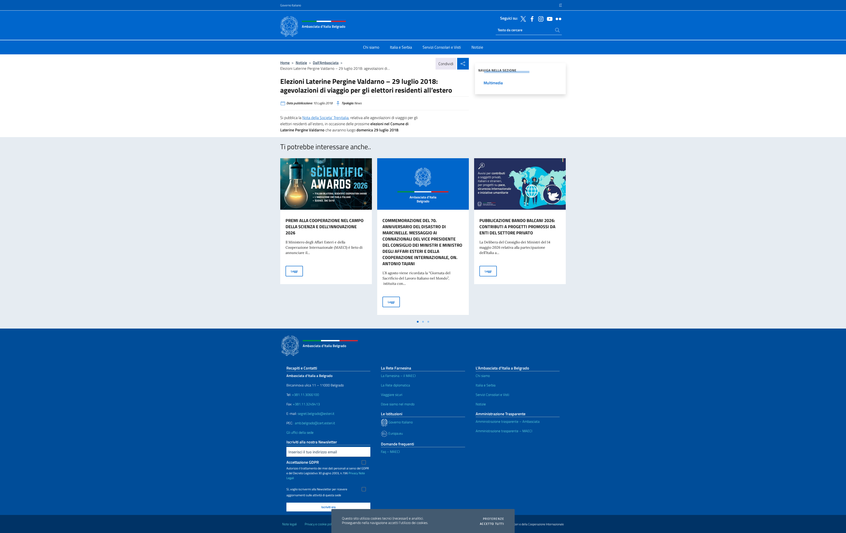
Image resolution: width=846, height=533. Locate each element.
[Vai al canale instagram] (539, 18)
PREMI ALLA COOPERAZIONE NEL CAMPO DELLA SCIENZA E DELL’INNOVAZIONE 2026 (325, 226)
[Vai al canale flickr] (557, 18)
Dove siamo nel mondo (397, 404)
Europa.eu (395, 433)
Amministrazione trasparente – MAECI (504, 431)
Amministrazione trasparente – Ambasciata (508, 421)
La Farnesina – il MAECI (398, 375)
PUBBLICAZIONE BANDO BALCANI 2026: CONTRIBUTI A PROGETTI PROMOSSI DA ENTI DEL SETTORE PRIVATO (517, 226)
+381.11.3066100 (305, 394)
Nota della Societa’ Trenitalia (325, 118)
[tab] (418, 322)
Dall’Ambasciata (326, 62)
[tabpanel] (326, 238)
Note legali (289, 524)
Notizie (301, 62)
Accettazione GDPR (302, 462)
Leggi (297, 270)
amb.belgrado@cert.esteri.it (315, 423)
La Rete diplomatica (395, 385)
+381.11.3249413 (306, 404)
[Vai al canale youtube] (548, 18)
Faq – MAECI (390, 451)
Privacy (353, 473)
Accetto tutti (492, 523)
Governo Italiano (290, 5)
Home (285, 62)
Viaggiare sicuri (391, 394)
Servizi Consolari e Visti (492, 394)
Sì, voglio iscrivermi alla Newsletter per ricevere (316, 489)
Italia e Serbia (485, 385)
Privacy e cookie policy (320, 524)
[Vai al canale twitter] (522, 18)
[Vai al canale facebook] (531, 18)
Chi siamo (483, 375)
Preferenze (493, 518)
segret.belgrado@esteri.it (316, 413)
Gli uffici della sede (300, 432)
